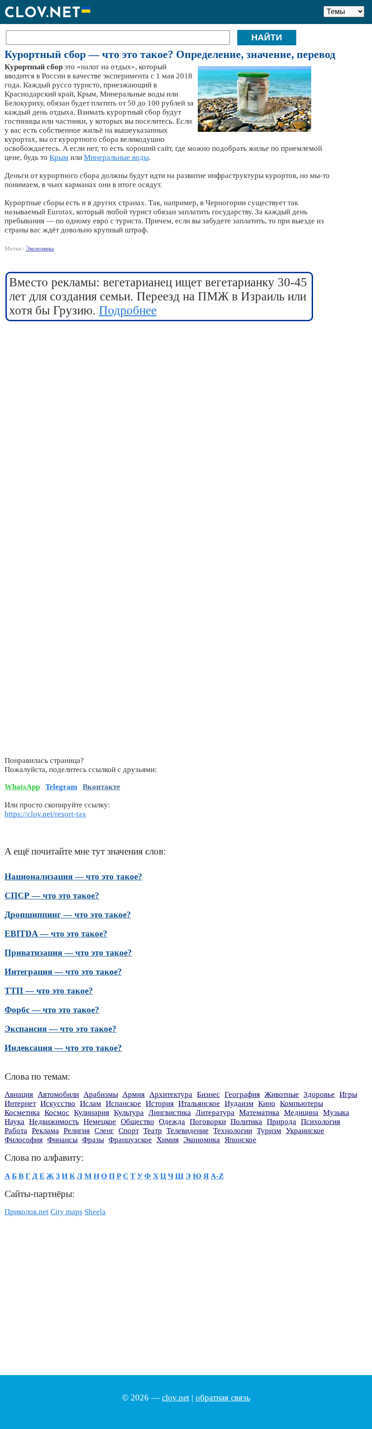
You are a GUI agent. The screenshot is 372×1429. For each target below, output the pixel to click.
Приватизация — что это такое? (68, 952)
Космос (56, 1112)
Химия (168, 1139)
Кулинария (91, 1112)
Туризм (269, 1130)
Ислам (90, 1103)
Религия (77, 1130)
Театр (152, 1130)
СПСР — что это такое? (52, 895)
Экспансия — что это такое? (61, 1028)
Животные (281, 1094)
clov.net (175, 1397)
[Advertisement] (160, 394)
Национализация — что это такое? (73, 876)
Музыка (336, 1112)
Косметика (22, 1112)
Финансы (62, 1139)
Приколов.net (27, 1211)
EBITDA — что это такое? (56, 933)
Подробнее (128, 310)
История (160, 1103)
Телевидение (187, 1130)
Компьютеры (301, 1103)
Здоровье (319, 1094)
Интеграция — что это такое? (63, 971)
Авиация (19, 1094)
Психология (320, 1121)
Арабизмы (100, 1094)
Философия (24, 1139)
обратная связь (223, 1397)
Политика (246, 1121)
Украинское (305, 1130)
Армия (133, 1094)
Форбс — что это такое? (52, 1009)
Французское (130, 1139)
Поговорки (208, 1121)
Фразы (93, 1139)
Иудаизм (239, 1103)
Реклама (45, 1130)
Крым (59, 157)
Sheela (95, 1211)
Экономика (40, 248)
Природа (281, 1121)
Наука (14, 1121)
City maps (66, 1211)
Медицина (301, 1112)
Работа (16, 1130)
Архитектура (170, 1094)
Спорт (128, 1130)
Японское (240, 1139)
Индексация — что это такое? (63, 1047)
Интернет (20, 1103)
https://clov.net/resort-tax (45, 814)
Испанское (123, 1103)
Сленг (104, 1130)
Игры (348, 1094)
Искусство (57, 1103)
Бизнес (208, 1094)
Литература (215, 1112)
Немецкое (99, 1121)
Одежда (172, 1121)
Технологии (232, 1130)
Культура (129, 1112)
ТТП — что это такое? (49, 990)
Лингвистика (169, 1112)
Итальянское (199, 1103)
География (242, 1094)
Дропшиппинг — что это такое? (68, 914)
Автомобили (58, 1094)
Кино (266, 1103)
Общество (137, 1121)
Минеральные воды (116, 157)
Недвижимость (54, 1121)
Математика (259, 1112)
